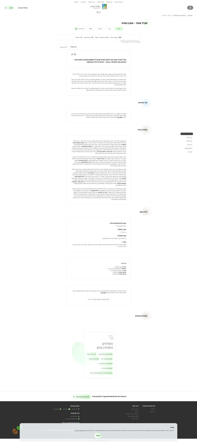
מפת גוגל (189, 152)
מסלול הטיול (189, 141)
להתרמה (76, 2)
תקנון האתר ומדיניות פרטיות (132, 414)
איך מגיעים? (189, 137)
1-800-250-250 (74, 416)
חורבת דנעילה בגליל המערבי (105, 354)
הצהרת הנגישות (135, 419)
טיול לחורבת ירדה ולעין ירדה (105, 363)
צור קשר (137, 411)
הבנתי (98, 436)
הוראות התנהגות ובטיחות (133, 416)
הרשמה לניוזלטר (135, 409)
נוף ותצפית (62, 47)
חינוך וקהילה (109, 2)
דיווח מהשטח (81, 29)
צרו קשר (98, 12)
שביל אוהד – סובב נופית (186, 134)
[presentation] (119, 29)
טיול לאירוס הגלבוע (93, 359)
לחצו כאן (119, 117)
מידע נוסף (189, 144)
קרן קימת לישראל (119, 2)
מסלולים (153, 409)
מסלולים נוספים (188, 148)
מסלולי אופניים (22, 8)
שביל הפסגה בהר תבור (106, 359)
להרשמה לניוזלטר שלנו (82, 397)
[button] (19, 427)
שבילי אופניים (91, 2)
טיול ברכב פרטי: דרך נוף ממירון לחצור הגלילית (101, 373)
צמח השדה (83, 2)
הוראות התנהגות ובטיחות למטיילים (100, 299)
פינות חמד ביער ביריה (107, 368)
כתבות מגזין (152, 411)
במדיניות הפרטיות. (79, 430)
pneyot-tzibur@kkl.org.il (72, 419)
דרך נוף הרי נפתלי (91, 354)
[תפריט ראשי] (190, 8)
